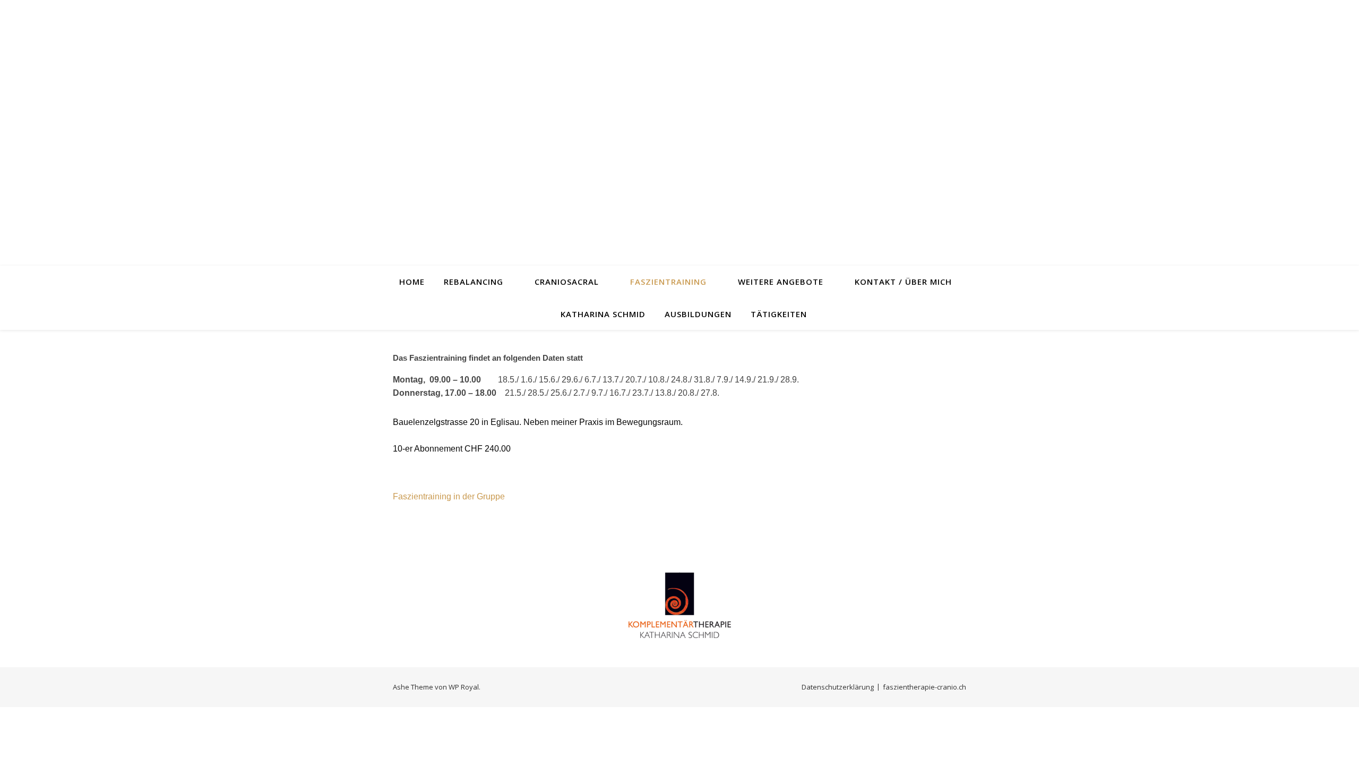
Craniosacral (567, 281)
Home (412, 281)
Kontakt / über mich (903, 281)
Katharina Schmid (603, 314)
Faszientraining (668, 281)
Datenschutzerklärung (838, 687)
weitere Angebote (780, 281)
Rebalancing (473, 281)
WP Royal (464, 687)
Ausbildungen (698, 314)
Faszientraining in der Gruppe (449, 496)
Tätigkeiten (779, 314)
